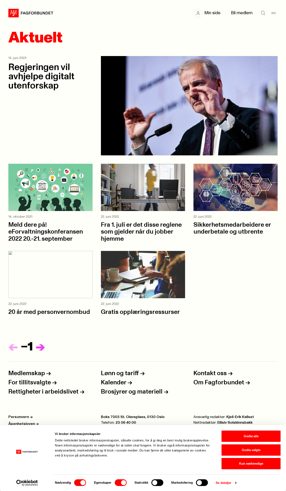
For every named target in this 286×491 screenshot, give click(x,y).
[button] (209, 13)
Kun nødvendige (251, 463)
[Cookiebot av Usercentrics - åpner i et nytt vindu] (27, 483)
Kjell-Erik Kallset (240, 417)
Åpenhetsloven (23, 424)
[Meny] (273, 13)
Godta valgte (251, 450)
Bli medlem (242, 13)
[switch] (121, 482)
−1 (27, 347)
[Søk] (263, 13)
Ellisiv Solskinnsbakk (235, 423)
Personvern (20, 417)
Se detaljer (223, 483)
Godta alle (251, 436)
